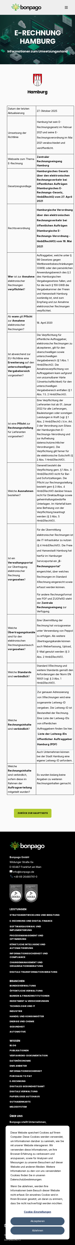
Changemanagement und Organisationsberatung (26, 964)
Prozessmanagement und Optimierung (26, 937)
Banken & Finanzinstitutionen (29, 995)
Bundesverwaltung (23, 985)
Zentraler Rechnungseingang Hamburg (49, 161)
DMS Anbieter (18, 1065)
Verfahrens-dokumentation (29, 1055)
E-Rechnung (18, 1081)
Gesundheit (17, 1026)
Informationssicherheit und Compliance (29, 955)
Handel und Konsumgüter (27, 1016)
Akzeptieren (38, 1221)
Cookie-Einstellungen (37, 1211)
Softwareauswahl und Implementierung (25, 928)
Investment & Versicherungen (29, 1001)
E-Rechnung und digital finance (31, 921)
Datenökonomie (20, 1060)
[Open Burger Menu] (66, 7)
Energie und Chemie (22, 1021)
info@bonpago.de (23, 871)
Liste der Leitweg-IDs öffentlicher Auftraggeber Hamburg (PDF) (54, 739)
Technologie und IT (22, 1006)
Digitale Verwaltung (24, 1091)
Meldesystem (18, 1106)
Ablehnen (37, 1230)
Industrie (16, 1011)
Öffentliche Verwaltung (26, 990)
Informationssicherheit (26, 1071)
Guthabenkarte (20, 1101)
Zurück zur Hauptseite (33, 813)
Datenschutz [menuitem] (12, 1240)
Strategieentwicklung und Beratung (35, 915)
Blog (13, 1045)
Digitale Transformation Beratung (33, 972)
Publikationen (19, 1050)
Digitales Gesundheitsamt (27, 1086)
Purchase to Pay (21, 1076)
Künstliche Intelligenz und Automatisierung (27, 946)
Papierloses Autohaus (25, 1096)
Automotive (18, 1031)
